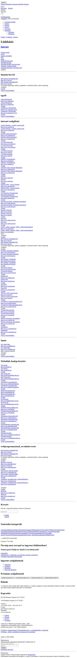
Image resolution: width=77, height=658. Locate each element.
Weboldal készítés (6, 62)
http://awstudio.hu (6, 367)
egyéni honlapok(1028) (28, 530)
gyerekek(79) (47, 530)
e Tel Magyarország (6, 151)
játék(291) (21, 531)
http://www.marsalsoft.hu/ (8, 464)
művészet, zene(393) (48, 531)
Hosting (26, 4)
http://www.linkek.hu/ (7, 101)
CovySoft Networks (7, 142)
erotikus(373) (39, 530)
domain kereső (5, 52)
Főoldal (3, 37)
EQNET (3, 176)
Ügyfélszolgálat (5, 17)
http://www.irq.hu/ (6, 80)
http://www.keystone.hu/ (8, 252)
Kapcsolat (4, 8)
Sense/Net (4, 284)
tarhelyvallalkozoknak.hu (51, 578)
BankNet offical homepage (9, 134)
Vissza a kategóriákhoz (7, 90)
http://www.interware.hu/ (8, 220)
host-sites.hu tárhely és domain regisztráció (13, 201)
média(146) (38, 531)
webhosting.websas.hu (8, 578)
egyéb (2, 54)
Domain (7, 25)
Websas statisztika (6, 4)
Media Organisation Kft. (8, 390)
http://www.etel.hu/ (6, 152)
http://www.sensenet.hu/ (8, 286)
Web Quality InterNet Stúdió (9, 471)
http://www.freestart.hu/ (8, 186)
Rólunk (10, 8)
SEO (2, 57)
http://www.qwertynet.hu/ (8, 269)
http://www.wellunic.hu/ (8, 493)
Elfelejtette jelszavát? (7, 649)
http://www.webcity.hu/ (8, 320)
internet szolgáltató (6, 56)
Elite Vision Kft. (5, 373)
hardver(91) (54, 530)
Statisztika (8, 30)
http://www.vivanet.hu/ (7, 312)
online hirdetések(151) (23, 533)
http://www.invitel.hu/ (7, 228)
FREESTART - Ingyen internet (10, 184)
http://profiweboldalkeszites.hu (10, 375)
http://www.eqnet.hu (7, 178)
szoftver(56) (10, 535)
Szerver (7, 27)
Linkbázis (11, 32)
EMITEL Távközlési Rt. (8, 159)
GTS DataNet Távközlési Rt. (9, 193)
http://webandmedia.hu (7, 392)
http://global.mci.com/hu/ (8, 261)
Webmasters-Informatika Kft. (9, 416)
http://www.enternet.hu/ (8, 169)
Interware (3, 218)
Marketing (11, 34)
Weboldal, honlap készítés (8, 66)
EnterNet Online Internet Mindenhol (11, 167)
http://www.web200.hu (7, 409)
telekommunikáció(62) (20, 535)
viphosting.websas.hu (37, 578)
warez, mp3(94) (32, 535)
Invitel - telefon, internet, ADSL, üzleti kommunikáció (17, 227)
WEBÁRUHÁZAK (7, 61)
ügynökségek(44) (42, 535)
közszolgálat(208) (29, 531)
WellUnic (3, 491)
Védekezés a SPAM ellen (8, 108)
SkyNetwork (4, 399)
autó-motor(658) (5, 530)
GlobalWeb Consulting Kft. (9, 382)
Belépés (4, 647)
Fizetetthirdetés (7, 516)
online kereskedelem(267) (38, 533)
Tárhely (7, 24)
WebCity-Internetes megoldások (10, 318)
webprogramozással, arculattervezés (11, 68)
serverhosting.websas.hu (22, 578)
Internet (15, 37)
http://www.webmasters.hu (9, 418)
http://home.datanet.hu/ (7, 195)
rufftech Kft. (4, 276)
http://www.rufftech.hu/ (8, 278)
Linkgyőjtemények (6, 99)
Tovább (3, 89)
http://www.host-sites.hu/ (8, 203)
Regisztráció (31, 654)
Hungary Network (6, 210)
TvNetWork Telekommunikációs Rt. (11, 301)
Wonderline (4, 327)
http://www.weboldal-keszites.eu (10, 434)
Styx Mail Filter (5, 344)
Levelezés (7, 29)
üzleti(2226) (50, 535)
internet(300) (14, 531)
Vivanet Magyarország (7, 310)
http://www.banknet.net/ (8, 135)
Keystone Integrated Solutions (10, 251)
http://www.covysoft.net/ (8, 144)
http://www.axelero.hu (7, 127)
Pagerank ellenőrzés (18, 4)
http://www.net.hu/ (6, 212)
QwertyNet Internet (6, 267)
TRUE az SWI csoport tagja (9, 293)
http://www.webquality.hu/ (9, 472)
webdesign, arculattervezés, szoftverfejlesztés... (15, 479)
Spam (2, 59)
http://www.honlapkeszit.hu (9, 426)
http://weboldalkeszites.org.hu (9, 401)
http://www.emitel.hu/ (7, 161)
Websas (4, 2)
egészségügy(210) (15, 530)
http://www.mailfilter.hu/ (8, 346)
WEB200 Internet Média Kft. (9, 407)
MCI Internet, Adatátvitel (8, 259)
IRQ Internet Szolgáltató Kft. (9, 78)
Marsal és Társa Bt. (6, 462)
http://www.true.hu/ (6, 295)
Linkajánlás (4, 553)
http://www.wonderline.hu (8, 328)
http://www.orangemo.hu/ (8, 481)
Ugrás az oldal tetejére (7, 637)
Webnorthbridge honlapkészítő (10, 424)
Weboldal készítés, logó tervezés (10, 64)
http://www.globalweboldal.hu (10, 384)
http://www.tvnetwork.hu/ (8, 303)
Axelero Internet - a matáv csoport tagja (12, 125)
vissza (3, 69)
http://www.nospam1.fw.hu (9, 109)
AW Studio (4, 365)
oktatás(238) (13, 533)
